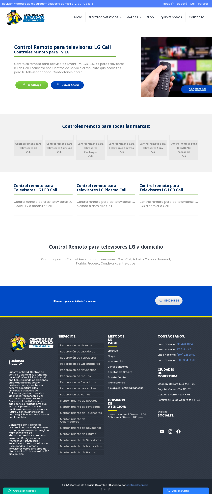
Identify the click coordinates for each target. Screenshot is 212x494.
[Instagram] (170, 432)
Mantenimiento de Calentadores (72, 420)
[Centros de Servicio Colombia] (25, 17)
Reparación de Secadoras (78, 382)
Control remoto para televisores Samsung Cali (59, 148)
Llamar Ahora (70, 85)
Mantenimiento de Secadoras (80, 440)
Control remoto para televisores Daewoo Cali (121, 148)
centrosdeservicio (137, 485)
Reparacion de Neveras (76, 345)
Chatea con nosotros (24, 491)
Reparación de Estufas (75, 376)
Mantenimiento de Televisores (81, 413)
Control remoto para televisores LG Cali (28, 148)
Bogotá (182, 4)
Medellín (168, 4)
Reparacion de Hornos (75, 394)
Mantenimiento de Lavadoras (80, 407)
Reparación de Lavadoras (77, 351)
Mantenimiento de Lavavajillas (81, 446)
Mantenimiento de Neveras (78, 401)
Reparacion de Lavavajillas (78, 388)
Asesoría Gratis (180, 491)
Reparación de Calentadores (80, 364)
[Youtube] (162, 432)
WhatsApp (34, 85)
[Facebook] (178, 432)
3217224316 (85, 4)
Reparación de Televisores (78, 358)
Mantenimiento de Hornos (78, 452)
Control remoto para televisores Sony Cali (153, 148)
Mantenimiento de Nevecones (81, 428)
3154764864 (171, 300)
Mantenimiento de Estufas (78, 434)
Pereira (203, 4)
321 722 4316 (184, 349)
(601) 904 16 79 (186, 360)
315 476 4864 (185, 344)
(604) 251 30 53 (186, 354)
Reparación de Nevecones (78, 370)
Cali (192, 4)
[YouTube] (105, 489)
